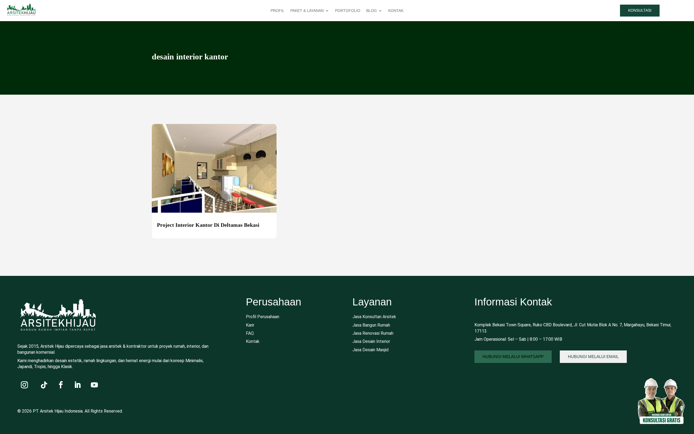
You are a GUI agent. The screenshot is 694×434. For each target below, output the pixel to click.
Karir (250, 325)
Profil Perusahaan (262, 316)
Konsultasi (639, 10)
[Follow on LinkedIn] (77, 385)
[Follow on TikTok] (44, 385)
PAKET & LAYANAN (307, 11)
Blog (371, 11)
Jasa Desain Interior (371, 341)
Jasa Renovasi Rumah (372, 333)
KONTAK (395, 11)
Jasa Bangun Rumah (371, 325)
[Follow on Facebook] (61, 385)
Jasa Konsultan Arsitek (374, 316)
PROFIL (277, 11)
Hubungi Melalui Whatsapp (513, 356)
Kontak (252, 341)
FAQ (250, 333)
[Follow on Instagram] (24, 385)
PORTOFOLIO (347, 11)
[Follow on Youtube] (94, 385)
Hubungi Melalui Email (593, 356)
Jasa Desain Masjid (370, 349)
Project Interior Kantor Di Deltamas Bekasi (208, 225)
